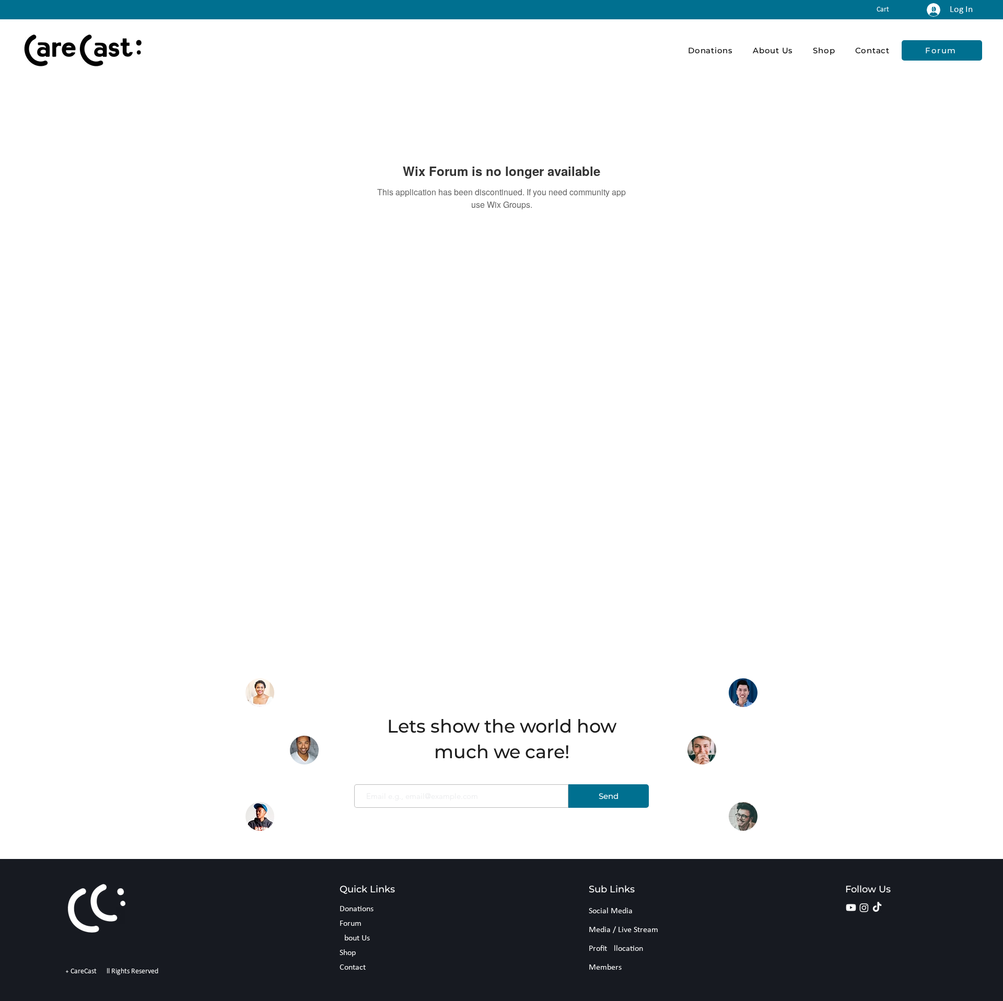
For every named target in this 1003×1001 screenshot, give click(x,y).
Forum (350, 924)
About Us (355, 938)
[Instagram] (864, 907)
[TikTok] (877, 907)
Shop (348, 953)
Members (605, 967)
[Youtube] (851, 907)
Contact (353, 967)
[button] (889, 9)
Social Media (611, 911)
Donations (357, 909)
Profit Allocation (616, 949)
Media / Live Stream (623, 930)
